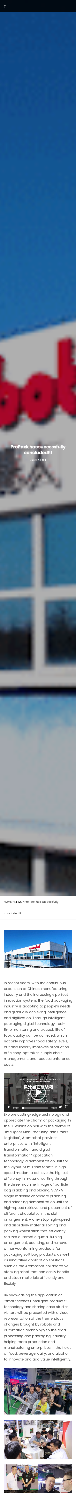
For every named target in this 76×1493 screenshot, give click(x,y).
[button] (38, 1092)
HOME (8, 902)
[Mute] (60, 1106)
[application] (38, 1092)
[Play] (8, 1106)
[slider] (35, 1108)
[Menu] (70, 6)
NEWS (18, 902)
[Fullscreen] (66, 1106)
